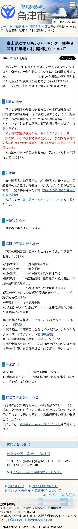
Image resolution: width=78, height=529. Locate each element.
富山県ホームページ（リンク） (43, 199)
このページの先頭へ (61, 495)
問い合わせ (16, 486)
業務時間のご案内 (39, 520)
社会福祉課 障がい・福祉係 (28, 454)
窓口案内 (16, 520)
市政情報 (19, 26)
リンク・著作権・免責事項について (34, 490)
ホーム (4, 26)
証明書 (18, 324)
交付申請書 (44, 334)
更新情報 (34, 26)
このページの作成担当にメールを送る (37, 472)
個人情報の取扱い (45, 486)
